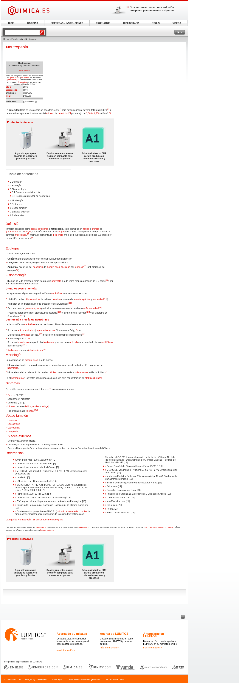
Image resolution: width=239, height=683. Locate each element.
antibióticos (107, 342)
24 (36, 410)
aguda (86, 229)
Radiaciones (13, 350)
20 (44, 349)
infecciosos (23, 342)
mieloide (56, 299)
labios (28, 406)
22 (49, 388)
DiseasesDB (12, 90)
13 (59, 312)
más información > (66, 650)
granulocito (15, 78)
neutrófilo (25, 78)
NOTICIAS (32, 23)
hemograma (17, 378)
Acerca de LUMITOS (114, 633)
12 (100, 307)
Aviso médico (24, 70)
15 (22, 315)
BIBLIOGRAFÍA (131, 23)
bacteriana (49, 342)
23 (24, 394)
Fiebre (10, 395)
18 (83, 334)
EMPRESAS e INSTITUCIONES (67, 23)
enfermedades (90, 308)
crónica (95, 229)
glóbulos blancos (93, 378)
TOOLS (156, 23)
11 (70, 303)
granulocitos (12, 231)
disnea (30, 411)
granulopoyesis (33, 308)
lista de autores (47, 530)
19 (23, 345)
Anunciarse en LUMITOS (153, 635)
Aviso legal (57, 679)
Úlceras (11, 406)
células (52, 372)
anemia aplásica (82, 299)
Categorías (11, 519)
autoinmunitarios (26, 330)
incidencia (58, 235)
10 (105, 298)
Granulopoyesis (16, 288)
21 (106, 372)
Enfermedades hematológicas (48, 519)
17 (40, 334)
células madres (32, 299)
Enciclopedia (17, 39)
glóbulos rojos (12, 80)
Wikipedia (83, 527)
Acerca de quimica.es (72, 633)
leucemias (98, 299)
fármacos (79, 267)
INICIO (11, 23)
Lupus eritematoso (45, 330)
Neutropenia (41, 527)
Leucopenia (13, 427)
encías (35, 406)
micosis (74, 342)
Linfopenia (12, 431)
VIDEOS (177, 23)
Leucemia (12, 420)
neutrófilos (63, 113)
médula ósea (53, 267)
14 (88, 312)
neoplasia (38, 267)
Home (6, 39)
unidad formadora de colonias (72, 511)
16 (76, 330)
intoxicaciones (35, 350)
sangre (27, 231)
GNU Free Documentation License (158, 527)
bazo (27, 338)
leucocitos (22, 82)
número (50, 113)
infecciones (20, 235)
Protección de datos (115, 679)
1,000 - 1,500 (93, 113)
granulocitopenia (39, 229)
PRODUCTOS (103, 23)
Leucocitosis (13, 424)
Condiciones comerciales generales (84, 679)
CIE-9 (8, 87)
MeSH (8, 96)
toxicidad (65, 267)
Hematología (24, 519)
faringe (45, 406)
